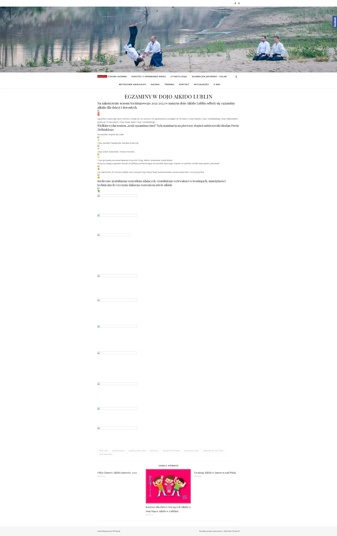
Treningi (169, 84)
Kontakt (184, 84)
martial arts (154, 451)
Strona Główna (117, 76)
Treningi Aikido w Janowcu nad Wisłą (215, 472)
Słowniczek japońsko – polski (209, 76)
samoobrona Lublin (191, 451)
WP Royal (116, 531)
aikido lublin (103, 451)
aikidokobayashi (118, 451)
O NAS (217, 84)
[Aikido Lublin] (102, 76)
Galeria (155, 84)
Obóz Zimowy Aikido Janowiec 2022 (117, 472)
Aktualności (201, 84)
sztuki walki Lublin (105, 454)
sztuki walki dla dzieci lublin (213, 451)
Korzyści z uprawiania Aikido (149, 76)
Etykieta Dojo (179, 76)
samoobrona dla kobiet (171, 451)
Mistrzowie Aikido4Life (132, 84)
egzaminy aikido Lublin (137, 451)
